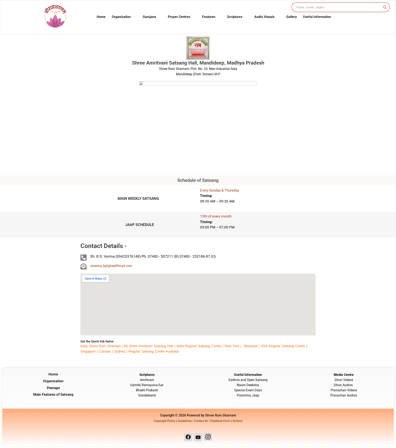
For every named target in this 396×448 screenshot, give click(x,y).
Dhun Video (343, 380)
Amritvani (147, 380)
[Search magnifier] (385, 7)
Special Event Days (248, 390)
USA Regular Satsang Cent (281, 346)
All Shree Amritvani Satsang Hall (148, 346)
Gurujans (149, 17)
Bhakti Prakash (147, 390)
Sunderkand (147, 395)
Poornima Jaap (248, 395)
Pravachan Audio (342, 395)
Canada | (106, 351)
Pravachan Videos (344, 390)
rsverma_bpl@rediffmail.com (111, 266)
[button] (124, 17)
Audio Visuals (264, 17)
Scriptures (234, 17)
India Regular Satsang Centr (198, 346)
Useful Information (317, 17)
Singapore (88, 351)
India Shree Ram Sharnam (100, 346)
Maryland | (251, 346)
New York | (234, 346)
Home (101, 17)
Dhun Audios (344, 385)
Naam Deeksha (248, 385)
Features (208, 17)
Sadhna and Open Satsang (248, 380)
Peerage (53, 388)
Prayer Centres (179, 17)
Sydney (120, 351)
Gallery (291, 17)
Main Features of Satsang (53, 394)
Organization (121, 17)
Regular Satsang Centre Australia (153, 351)
